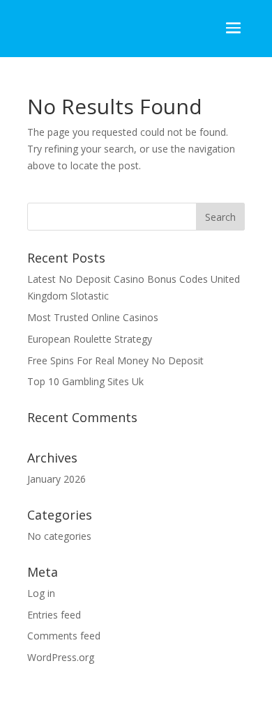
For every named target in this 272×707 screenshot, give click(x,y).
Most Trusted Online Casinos (92, 317)
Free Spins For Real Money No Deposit (115, 360)
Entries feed (54, 614)
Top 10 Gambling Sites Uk (85, 381)
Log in (41, 593)
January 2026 (56, 478)
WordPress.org (60, 657)
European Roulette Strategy (89, 338)
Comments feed (63, 635)
